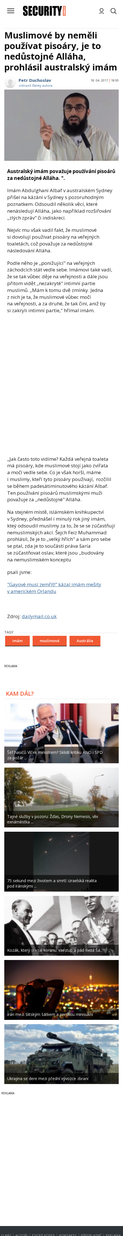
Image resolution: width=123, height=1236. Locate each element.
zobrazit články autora (35, 85)
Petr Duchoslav (35, 80)
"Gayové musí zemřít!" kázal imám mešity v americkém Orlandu (54, 587)
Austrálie (85, 640)
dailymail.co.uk (39, 616)
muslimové (49, 640)
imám (17, 640)
